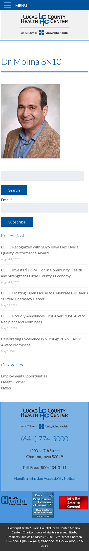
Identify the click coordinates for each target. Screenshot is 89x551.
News (6, 387)
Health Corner (13, 381)
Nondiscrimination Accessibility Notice (44, 478)
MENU (21, 5)
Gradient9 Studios (18, 537)
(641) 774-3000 (44, 438)
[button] (8, 5)
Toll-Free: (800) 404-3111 (44, 467)
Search (14, 190)
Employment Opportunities (24, 376)
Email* (6, 199)
